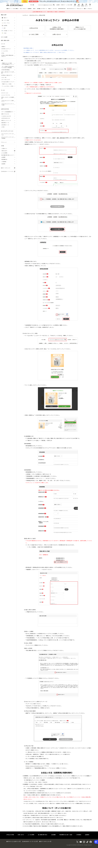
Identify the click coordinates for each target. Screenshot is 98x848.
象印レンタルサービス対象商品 (8, 98)
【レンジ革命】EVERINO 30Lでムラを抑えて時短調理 (8, 67)
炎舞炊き (3, 46)
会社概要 (3, 157)
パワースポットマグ (6, 79)
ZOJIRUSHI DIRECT (51, 63)
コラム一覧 (4, 77)
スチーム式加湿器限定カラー (8, 111)
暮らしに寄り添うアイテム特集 (8, 72)
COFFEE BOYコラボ (6, 118)
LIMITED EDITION (61, 8)
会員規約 (3, 163)
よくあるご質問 (69, 4)
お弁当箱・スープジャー (41, 8)
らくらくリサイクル (6, 95)
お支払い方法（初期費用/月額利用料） (57, 28)
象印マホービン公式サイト (12, 841)
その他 (49, 8)
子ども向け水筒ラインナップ (8, 81)
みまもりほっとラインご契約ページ (8, 101)
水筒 (34, 8)
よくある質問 (4, 153)
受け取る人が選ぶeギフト (7, 75)
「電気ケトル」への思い (7, 84)
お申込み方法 (34, 28)
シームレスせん (5, 51)
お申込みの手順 (10, 834)
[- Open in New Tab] (77, 842)
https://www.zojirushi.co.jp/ (34, 766)
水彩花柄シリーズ (5, 124)
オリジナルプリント (70, 8)
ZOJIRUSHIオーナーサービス (7, 171)
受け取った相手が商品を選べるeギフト (8, 56)
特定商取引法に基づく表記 (65, 834)
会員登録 (58, 4)
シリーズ (54, 8)
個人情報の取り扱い (43, 834)
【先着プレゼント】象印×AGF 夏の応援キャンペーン (8, 63)
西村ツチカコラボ (5, 114)
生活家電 (29, 8)
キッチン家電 (15, 8)
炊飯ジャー (8, 8)
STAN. (3, 53)
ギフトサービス (5, 93)
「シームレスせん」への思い (8, 86)
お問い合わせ (57, 34)
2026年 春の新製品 (5, 69)
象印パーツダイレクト (5, 168)
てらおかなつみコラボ (6, 116)
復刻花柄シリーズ (5, 122)
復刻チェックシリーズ (6, 120)
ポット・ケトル (22, 8)
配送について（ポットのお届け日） (80, 28)
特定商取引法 (4, 159)
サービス (89, 8)
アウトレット (79, 8)
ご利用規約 (4, 161)
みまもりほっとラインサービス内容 (8, 104)
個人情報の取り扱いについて (8, 155)
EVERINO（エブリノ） (6, 48)
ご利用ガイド (63, 4)
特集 (84, 8)
